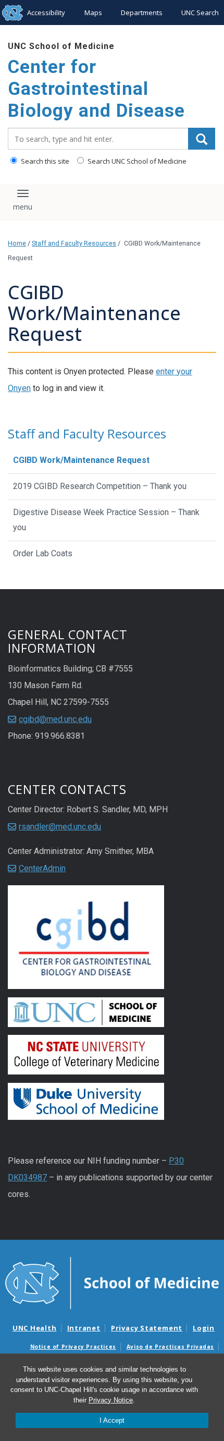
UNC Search (200, 12)
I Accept (112, 1420)
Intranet (84, 1328)
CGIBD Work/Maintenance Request (81, 460)
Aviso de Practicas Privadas (170, 1346)
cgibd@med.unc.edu (55, 719)
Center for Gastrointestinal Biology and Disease (96, 88)
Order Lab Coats (42, 553)
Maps (93, 12)
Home (17, 243)
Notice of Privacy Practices (73, 1346)
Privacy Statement (146, 1328)
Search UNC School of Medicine (136, 161)
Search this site (44, 161)
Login (204, 1328)
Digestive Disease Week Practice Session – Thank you (106, 519)
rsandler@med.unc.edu (60, 827)
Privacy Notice (111, 1400)
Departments (142, 12)
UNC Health (35, 1328)
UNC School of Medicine (61, 46)
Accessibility (46, 12)
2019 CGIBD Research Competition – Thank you (99, 486)
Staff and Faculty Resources (74, 243)
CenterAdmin (42, 868)
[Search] (201, 139)
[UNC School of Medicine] (112, 1282)
